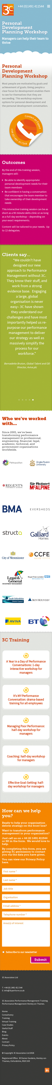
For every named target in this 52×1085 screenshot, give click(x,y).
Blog (4, 1031)
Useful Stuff (7, 1028)
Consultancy (7, 1014)
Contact (5, 1041)
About (5, 1038)
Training (6, 1018)
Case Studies (7, 1024)
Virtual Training (9, 1021)
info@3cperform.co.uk (14, 990)
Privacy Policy (8, 1045)
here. (5, 862)
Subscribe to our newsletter (21, 952)
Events (5, 1035)
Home (5, 1011)
